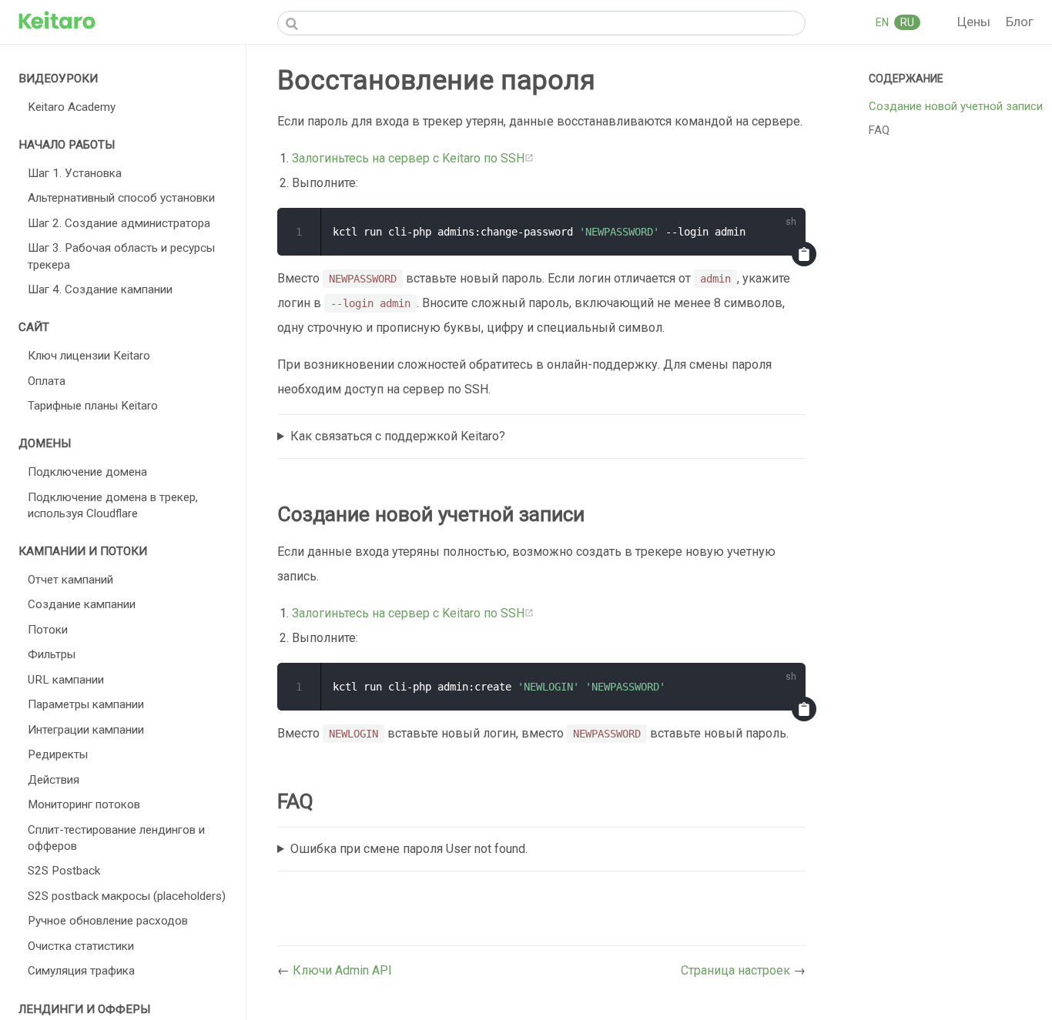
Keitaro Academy (72, 107)
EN (883, 22)
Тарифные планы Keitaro (93, 406)
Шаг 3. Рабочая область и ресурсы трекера (121, 256)
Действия (53, 780)
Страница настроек (737, 970)
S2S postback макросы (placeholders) (127, 896)
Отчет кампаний (70, 580)
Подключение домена (87, 472)
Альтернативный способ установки (121, 198)
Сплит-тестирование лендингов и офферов (116, 838)
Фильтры (51, 654)
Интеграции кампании (86, 730)
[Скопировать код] (804, 254)
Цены (975, 21)
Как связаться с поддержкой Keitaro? (397, 436)
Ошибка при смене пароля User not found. (409, 848)
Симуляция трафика (81, 971)
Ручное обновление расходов (108, 921)
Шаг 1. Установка (75, 173)
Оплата (46, 381)
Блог (1020, 21)
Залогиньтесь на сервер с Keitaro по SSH (408, 158)
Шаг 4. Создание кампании (100, 289)
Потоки (48, 630)
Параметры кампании (86, 704)
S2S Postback (64, 871)
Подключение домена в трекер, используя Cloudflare (113, 505)
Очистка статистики (81, 946)
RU (907, 22)
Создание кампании (82, 604)
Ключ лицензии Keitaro (89, 356)
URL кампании (66, 680)
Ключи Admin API (342, 970)
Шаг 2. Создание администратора (119, 223)
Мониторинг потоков (84, 804)
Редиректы (58, 754)
